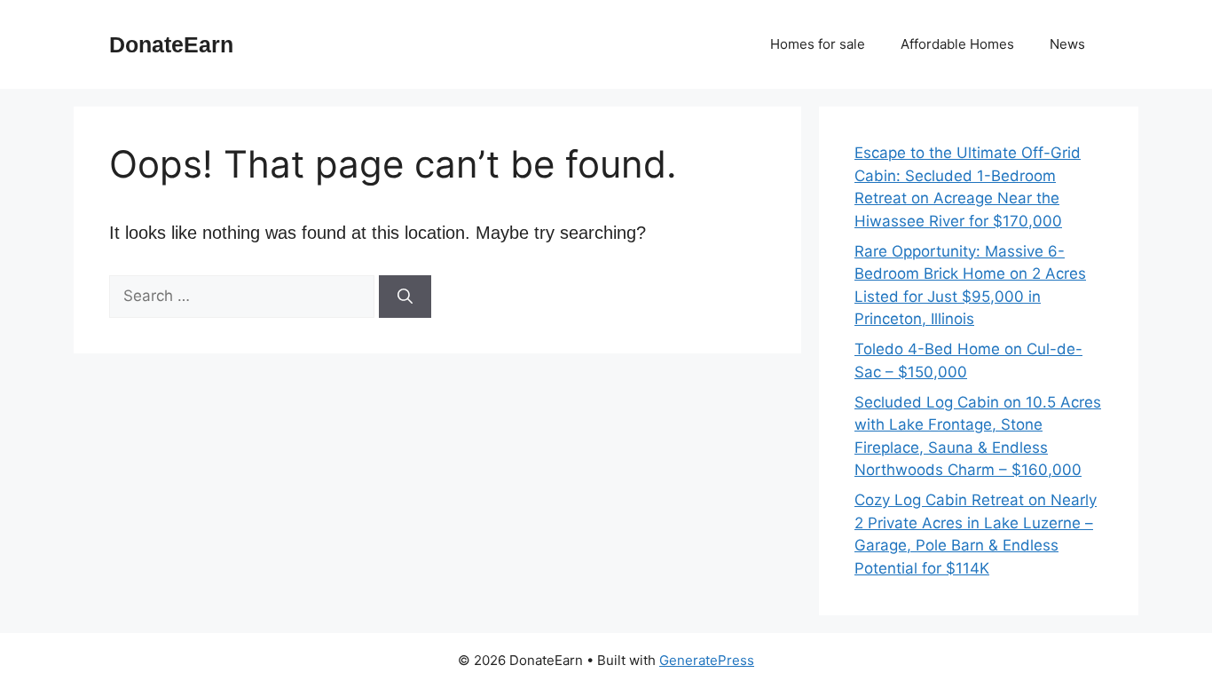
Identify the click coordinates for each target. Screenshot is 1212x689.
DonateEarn (171, 44)
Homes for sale (817, 44)
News (1067, 44)
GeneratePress (706, 660)
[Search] (405, 296)
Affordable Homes (957, 44)
